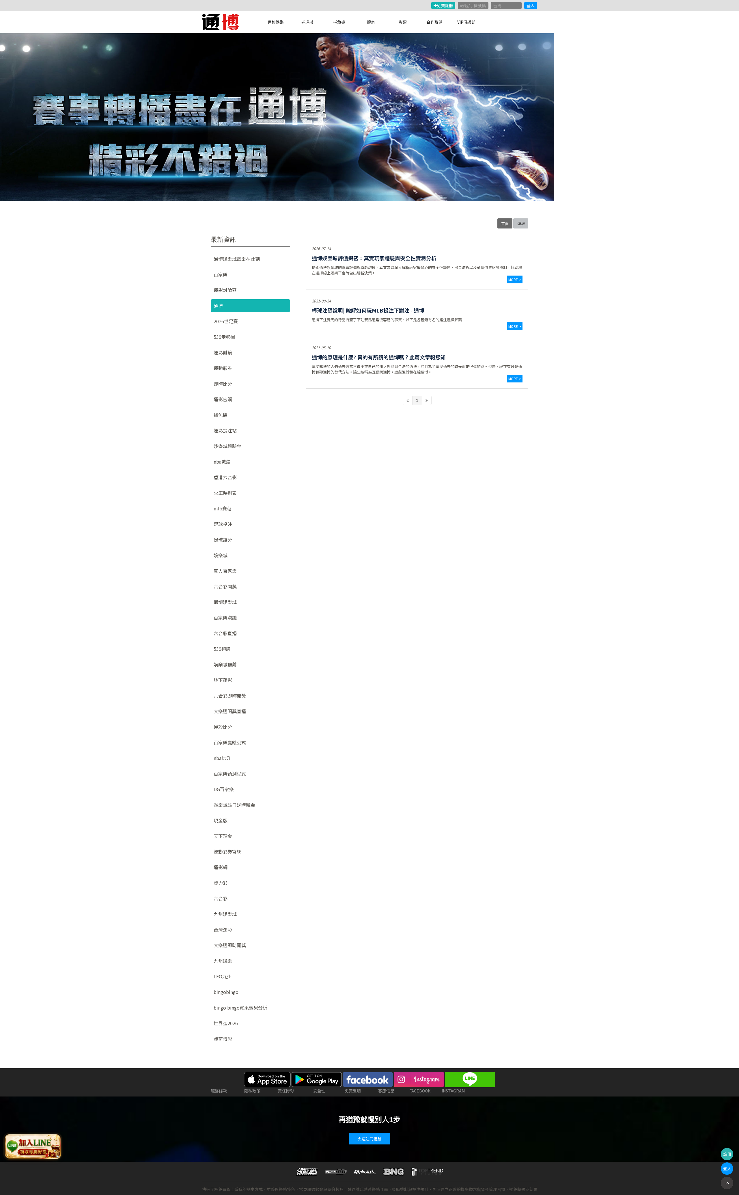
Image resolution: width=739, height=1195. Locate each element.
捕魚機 (339, 22)
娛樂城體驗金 (227, 446)
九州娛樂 (223, 960)
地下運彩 (223, 680)
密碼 (497, 5)
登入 (531, 5)
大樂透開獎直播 (230, 711)
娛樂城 (220, 555)
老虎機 (307, 22)
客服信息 (386, 1091)
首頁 (505, 223)
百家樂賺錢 (225, 617)
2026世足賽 (226, 321)
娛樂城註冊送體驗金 (234, 804)
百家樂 (220, 274)
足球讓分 (223, 539)
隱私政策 (252, 1091)
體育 (371, 22)
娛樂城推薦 (225, 664)
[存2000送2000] (277, 117)
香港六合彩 (225, 477)
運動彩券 (223, 368)
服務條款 (219, 1091)
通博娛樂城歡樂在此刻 (237, 258)
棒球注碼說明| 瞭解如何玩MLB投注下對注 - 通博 (368, 310)
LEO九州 (223, 976)
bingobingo (226, 991)
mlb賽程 (223, 508)
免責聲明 (353, 1091)
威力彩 (220, 882)
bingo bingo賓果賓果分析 (240, 1007)
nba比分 (222, 757)
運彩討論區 (225, 290)
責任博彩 (286, 1091)
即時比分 (223, 383)
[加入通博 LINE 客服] (32, 1145)
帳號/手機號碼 (473, 5)
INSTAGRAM (453, 1091)
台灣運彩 (223, 929)
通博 (218, 305)
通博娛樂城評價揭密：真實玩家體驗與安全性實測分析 (374, 258)
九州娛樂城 (225, 913)
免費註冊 (445, 5)
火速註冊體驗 (369, 1139)
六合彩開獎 (225, 586)
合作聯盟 (434, 22)
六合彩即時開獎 (230, 695)
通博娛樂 (276, 22)
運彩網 (220, 867)
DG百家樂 (224, 789)
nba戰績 (222, 461)
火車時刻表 (225, 492)
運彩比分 (223, 726)
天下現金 (223, 835)
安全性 (319, 1091)
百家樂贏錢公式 (230, 742)
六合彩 (220, 898)
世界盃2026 (226, 1023)
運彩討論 (223, 352)
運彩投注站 (225, 430)
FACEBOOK (419, 1091)
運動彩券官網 (227, 851)
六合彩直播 (225, 633)
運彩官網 (223, 399)
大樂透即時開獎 (230, 945)
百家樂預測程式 (230, 773)
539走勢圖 (224, 336)
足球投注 (223, 524)
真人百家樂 (225, 570)
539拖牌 (222, 648)
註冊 (727, 1154)
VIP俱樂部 (466, 22)
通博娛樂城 (225, 602)
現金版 (220, 820)
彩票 (403, 22)
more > (514, 279)
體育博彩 (223, 1038)
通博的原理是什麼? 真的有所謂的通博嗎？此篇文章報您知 (379, 357)
